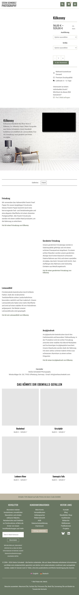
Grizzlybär (59, 428)
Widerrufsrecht (39, 518)
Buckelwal (20, 428)
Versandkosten (39, 512)
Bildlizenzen (66, 523)
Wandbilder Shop (66, 515)
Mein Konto (39, 510)
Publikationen (66, 526)
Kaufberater (66, 518)
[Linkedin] (68, 533)
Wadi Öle (51, 586)
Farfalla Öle (33, 586)
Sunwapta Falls (59, 476)
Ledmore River (20, 476)
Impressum (39, 526)
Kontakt (66, 510)
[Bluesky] (64, 533)
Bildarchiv (65, 520)
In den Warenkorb (61, 63)
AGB (39, 520)
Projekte (66, 529)
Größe (65, 43)
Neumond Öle (23, 586)
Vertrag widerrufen (39, 531)
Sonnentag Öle (59, 586)
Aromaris (44, 589)
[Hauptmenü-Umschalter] (75, 4)
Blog (66, 512)
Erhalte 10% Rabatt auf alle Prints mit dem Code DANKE (39, 497)
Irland (44, 183)
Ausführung (65, 32)
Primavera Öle (42, 586)
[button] (62, 4)
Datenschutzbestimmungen (13, 553)
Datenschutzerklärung (39, 523)
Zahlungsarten (39, 515)
